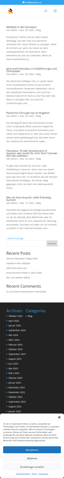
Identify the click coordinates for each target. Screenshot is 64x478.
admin (14, 30)
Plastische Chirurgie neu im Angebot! (28, 113)
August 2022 (15, 406)
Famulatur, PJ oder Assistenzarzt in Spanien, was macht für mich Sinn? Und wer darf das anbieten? (31, 153)
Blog (38, 30)
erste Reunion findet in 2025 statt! (24, 272)
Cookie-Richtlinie (23, 473)
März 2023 (14, 373)
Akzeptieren (32, 449)
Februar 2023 (15, 377)
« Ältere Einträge (15, 238)
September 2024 (17, 330)
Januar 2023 (15, 382)
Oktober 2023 (16, 349)
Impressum (43, 473)
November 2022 (17, 392)
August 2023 (15, 358)
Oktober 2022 (16, 396)
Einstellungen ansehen (32, 466)
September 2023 (17, 354)
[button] (59, 417)
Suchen (52, 243)
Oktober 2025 (16, 316)
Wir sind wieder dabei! (18, 277)
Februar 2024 (15, 344)
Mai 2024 (13, 335)
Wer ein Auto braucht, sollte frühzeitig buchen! (28, 199)
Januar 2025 (15, 325)
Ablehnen (32, 458)
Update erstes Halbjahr (18, 263)
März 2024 (14, 339)
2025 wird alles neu (16, 268)
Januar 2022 (15, 411)
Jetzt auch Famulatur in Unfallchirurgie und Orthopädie (31, 70)
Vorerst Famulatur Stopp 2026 (21, 258)
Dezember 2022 (17, 387)
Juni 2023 (13, 363)
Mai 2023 (13, 368)
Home (34, 473)
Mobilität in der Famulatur (21, 27)
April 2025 (14, 320)
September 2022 (17, 401)
